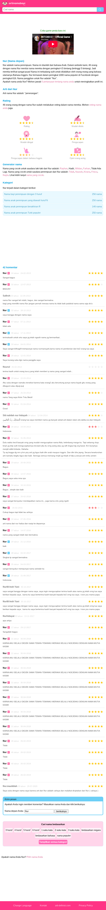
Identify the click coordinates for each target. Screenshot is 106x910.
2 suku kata (60, 830)
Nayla (6, 175)
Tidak (71, 172)
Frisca (94, 172)
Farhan (86, 168)
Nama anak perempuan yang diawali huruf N (53, 200)
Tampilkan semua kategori (53, 842)
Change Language (22, 905)
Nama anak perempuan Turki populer (53, 213)
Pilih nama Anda (35, 857)
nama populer (64, 835)
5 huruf (26, 830)
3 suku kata (73, 830)
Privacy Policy (86, 905)
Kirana (87, 172)
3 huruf (9, 830)
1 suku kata (47, 830)
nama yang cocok (35, 175)
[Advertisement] (53, 21)
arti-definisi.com (63, 905)
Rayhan (64, 168)
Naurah (79, 172)
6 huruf (35, 830)
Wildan (78, 168)
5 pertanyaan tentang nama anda (58, 81)
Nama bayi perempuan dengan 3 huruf (53, 194)
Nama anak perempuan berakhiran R (53, 206)
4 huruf (17, 830)
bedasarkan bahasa (45, 835)
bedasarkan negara (91, 830)
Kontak (43, 905)
